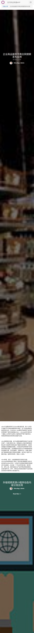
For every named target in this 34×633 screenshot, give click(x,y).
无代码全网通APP (13, 2)
